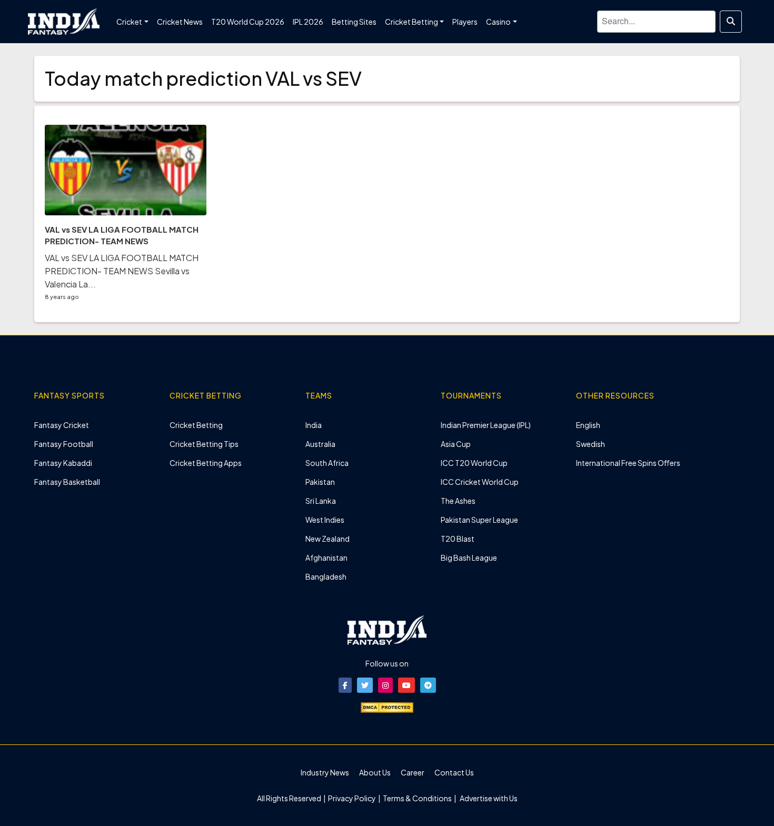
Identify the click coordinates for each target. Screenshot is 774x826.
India (313, 425)
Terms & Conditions (417, 798)
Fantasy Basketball (67, 481)
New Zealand (327, 538)
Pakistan (320, 481)
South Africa (327, 462)
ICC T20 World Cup (474, 462)
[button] (345, 685)
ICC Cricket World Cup (480, 481)
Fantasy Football (63, 444)
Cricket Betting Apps (206, 462)
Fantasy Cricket (61, 425)
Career (412, 772)
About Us (375, 772)
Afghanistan (326, 557)
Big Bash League (469, 557)
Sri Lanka (320, 500)
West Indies (324, 519)
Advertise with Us (488, 798)
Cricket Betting (196, 425)
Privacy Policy (352, 798)
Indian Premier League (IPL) (486, 425)
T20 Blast (457, 538)
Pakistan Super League (479, 519)
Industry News (325, 772)
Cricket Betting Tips (204, 444)
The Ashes (458, 500)
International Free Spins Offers (628, 462)
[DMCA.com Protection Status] (387, 706)
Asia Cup (456, 444)
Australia (320, 444)
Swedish (590, 444)
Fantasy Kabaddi (63, 462)
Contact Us (454, 772)
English (588, 425)
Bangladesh (325, 576)
